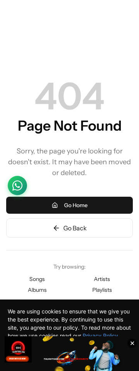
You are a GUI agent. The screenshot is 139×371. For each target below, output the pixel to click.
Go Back (75, 228)
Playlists (102, 289)
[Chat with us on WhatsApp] (17, 185)
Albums (37, 289)
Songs (37, 279)
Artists (102, 279)
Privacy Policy (100, 335)
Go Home (76, 205)
